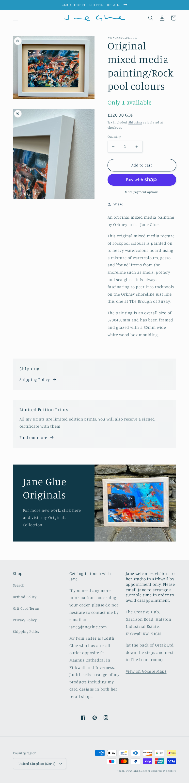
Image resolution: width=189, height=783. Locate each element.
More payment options (141, 192)
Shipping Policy (34, 379)
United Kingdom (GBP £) (37, 764)
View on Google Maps (146, 671)
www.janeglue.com (138, 770)
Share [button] (118, 204)
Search (19, 585)
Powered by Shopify (163, 770)
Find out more (33, 437)
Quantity (114, 136)
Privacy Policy (25, 620)
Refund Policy (25, 597)
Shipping (135, 122)
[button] (15, 18)
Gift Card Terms (26, 608)
